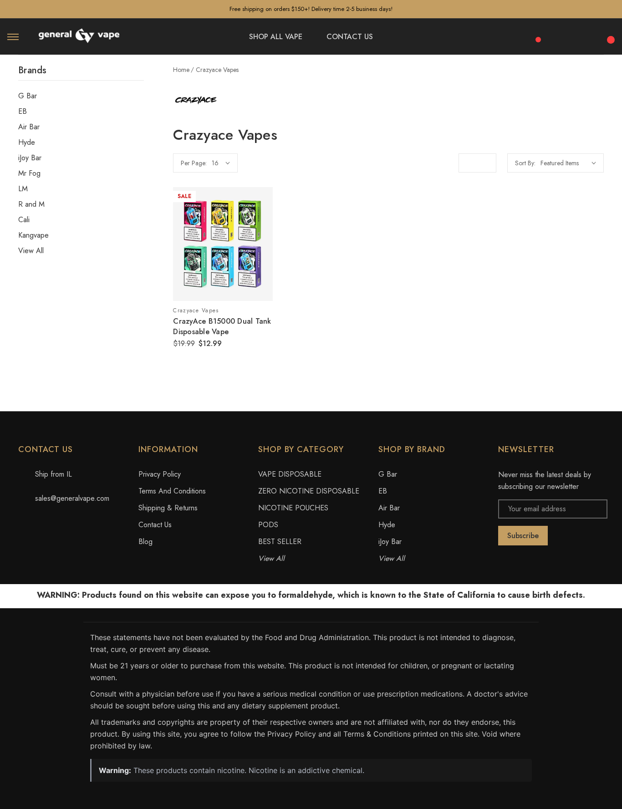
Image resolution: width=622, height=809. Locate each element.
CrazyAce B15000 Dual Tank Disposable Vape (222, 326)
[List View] (487, 163)
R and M (31, 204)
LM (23, 188)
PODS (268, 524)
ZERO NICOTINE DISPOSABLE (308, 491)
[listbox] (568, 163)
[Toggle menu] (13, 36)
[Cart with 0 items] (609, 35)
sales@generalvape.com (72, 498)
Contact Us (155, 524)
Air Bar (29, 127)
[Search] (560, 35)
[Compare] (535, 35)
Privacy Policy (159, 474)
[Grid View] (468, 163)
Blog (145, 541)
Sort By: (525, 163)
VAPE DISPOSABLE (289, 474)
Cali (24, 219)
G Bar (27, 96)
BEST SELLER (279, 541)
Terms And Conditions (172, 491)
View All (31, 250)
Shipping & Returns (168, 508)
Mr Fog (29, 173)
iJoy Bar (29, 158)
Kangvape (33, 235)
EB (22, 111)
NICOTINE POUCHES (293, 508)
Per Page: (194, 163)
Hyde (26, 142)
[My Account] (584, 37)
